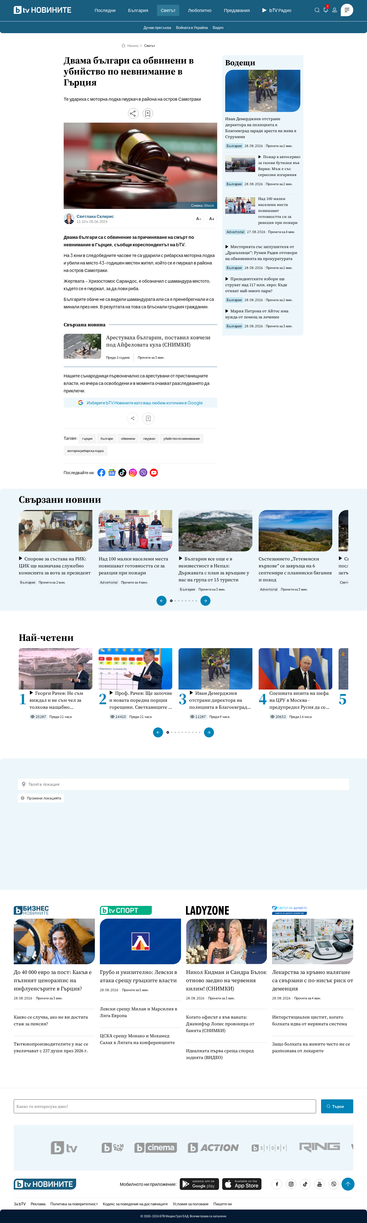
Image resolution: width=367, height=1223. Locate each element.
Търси (338, 1106)
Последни (105, 10)
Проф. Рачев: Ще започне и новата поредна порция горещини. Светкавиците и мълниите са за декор (140, 700)
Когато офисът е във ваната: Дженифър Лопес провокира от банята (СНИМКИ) (220, 1024)
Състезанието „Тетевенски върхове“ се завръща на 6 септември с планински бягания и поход (295, 569)
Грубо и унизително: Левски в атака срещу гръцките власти (138, 976)
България (138, 10)
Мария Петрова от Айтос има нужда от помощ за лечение (256, 314)
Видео (218, 27)
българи (107, 438)
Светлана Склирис (95, 216)
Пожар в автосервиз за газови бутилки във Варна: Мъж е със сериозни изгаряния (279, 165)
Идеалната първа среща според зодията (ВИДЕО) (220, 1054)
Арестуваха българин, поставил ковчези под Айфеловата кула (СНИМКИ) (158, 341)
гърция (87, 438)
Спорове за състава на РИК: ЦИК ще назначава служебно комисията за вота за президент (55, 565)
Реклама (38, 1204)
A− (198, 218)
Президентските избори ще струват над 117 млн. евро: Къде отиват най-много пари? (256, 284)
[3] (325, 10)
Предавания (237, 10)
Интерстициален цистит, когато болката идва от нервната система (309, 1020)
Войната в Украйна (192, 27)
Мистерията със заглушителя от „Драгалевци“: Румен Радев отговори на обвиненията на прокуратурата (261, 252)
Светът (168, 10)
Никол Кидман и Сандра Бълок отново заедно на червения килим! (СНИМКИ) (226, 980)
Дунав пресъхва (157, 27)
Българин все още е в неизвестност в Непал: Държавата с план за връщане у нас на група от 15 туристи (214, 569)
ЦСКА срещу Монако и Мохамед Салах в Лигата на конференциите (137, 1039)
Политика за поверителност (74, 1204)
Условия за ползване (190, 1204)
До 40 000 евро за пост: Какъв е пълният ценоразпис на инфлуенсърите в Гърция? (53, 980)
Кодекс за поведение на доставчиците (135, 1204)
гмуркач (149, 438)
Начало (133, 46)
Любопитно (199, 10)
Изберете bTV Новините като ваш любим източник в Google (145, 402)
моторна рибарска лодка (85, 451)
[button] (162, 601)
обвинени (128, 438)
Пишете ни (222, 1204)
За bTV (20, 1204)
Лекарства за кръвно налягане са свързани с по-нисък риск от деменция (312, 980)
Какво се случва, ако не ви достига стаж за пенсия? (51, 1020)
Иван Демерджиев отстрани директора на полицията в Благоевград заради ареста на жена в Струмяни (260, 127)
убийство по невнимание (182, 438)
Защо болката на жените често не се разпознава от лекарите (311, 1047)
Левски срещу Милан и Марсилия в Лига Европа (138, 1012)
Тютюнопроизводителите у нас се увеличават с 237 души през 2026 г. (51, 1047)
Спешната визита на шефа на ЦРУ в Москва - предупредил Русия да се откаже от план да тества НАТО (299, 700)
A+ (211, 218)
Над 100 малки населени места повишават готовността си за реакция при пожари (278, 210)
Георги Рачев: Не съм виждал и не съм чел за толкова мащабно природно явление (56, 700)
